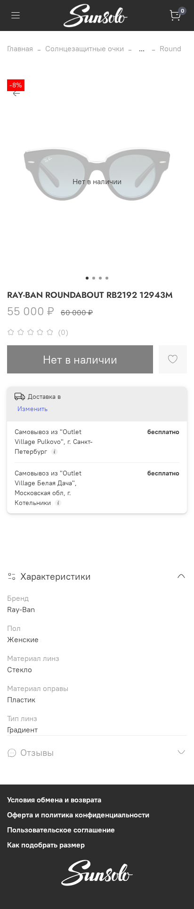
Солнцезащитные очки (84, 48)
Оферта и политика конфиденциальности (78, 814)
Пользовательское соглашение (61, 829)
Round (170, 48)
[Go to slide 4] (106, 278)
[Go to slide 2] (93, 278)
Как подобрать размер (46, 844)
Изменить (32, 408)
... (142, 48)
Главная (20, 48)
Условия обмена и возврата (54, 799)
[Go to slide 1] (87, 278)
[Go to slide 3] (100, 278)
